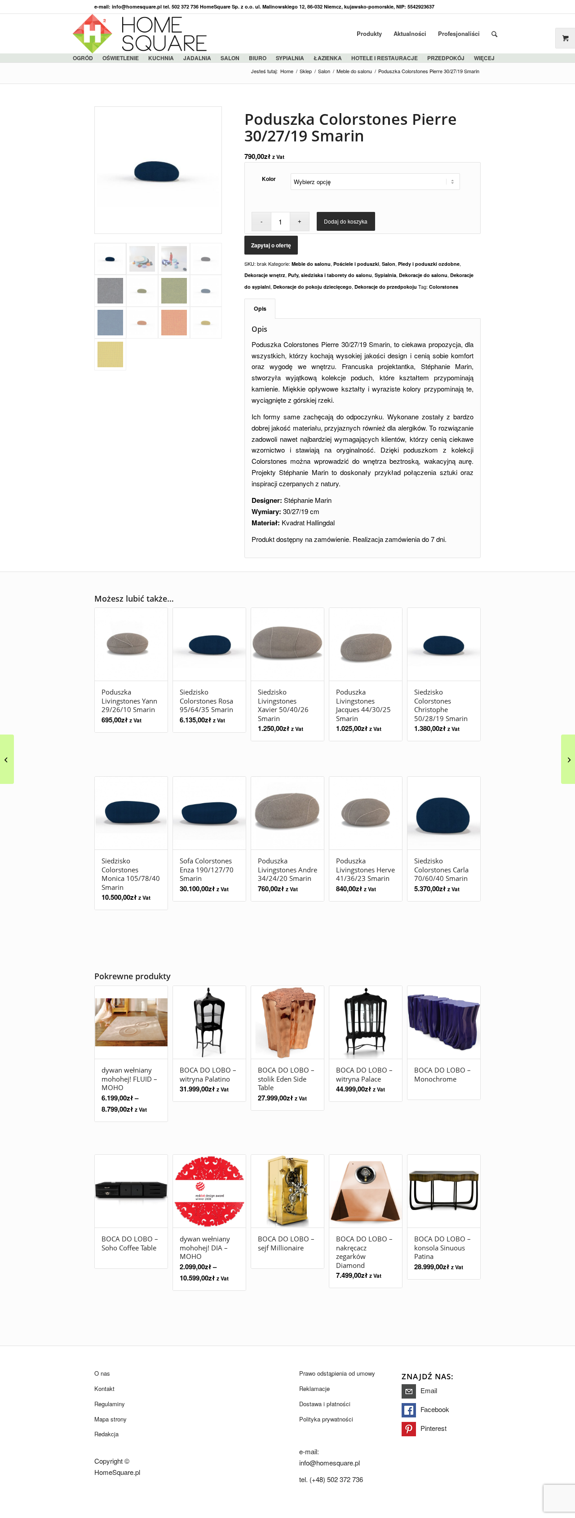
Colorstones (443, 286)
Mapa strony (110, 1419)
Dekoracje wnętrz (264, 275)
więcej (484, 58)
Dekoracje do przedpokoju (385, 286)
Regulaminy (109, 1403)
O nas (102, 1373)
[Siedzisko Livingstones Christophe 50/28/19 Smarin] (568, 759)
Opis (260, 308)
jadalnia (197, 58)
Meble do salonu (311, 263)
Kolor (269, 179)
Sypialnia (385, 275)
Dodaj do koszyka (345, 221)
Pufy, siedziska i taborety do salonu (330, 275)
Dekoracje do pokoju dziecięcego (312, 286)
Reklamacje (314, 1388)
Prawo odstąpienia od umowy (337, 1373)
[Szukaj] (494, 33)
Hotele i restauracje (384, 58)
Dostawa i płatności (324, 1403)
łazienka (328, 58)
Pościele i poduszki (356, 263)
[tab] (259, 309)
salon (230, 58)
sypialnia (290, 58)
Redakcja (106, 1434)
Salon (388, 263)
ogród (83, 58)
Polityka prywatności (326, 1419)
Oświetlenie (120, 58)
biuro (257, 58)
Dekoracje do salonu (423, 275)
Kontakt (104, 1388)
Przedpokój (445, 58)
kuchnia (161, 58)
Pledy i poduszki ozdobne (429, 263)
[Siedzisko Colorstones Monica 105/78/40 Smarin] (7, 759)
